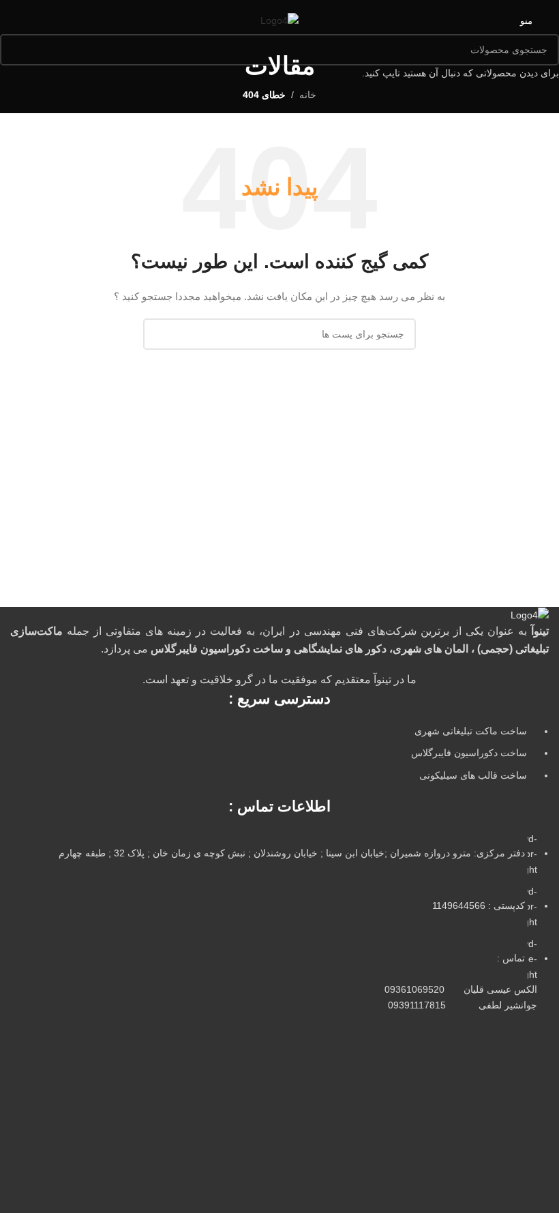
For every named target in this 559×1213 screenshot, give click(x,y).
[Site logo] (279, 19)
